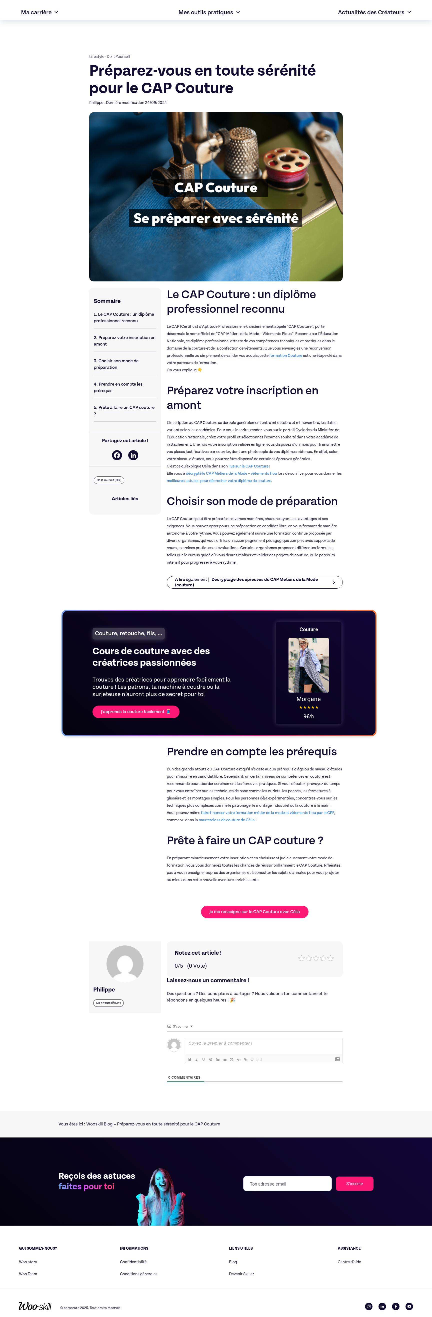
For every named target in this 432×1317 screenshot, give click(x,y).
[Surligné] (210, 1059)
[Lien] (245, 1059)
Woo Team (28, 1274)
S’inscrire (354, 1184)
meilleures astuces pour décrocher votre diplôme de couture (219, 480)
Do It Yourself (118, 56)
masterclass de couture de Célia (227, 820)
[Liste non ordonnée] (224, 1059)
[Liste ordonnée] (217, 1059)
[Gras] (189, 1059)
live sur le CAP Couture (248, 466)
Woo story (28, 1262)
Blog (233, 1262)
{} (252, 1059)
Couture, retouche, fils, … (128, 633)
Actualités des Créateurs (371, 12)
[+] (259, 1059)
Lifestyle (96, 56)
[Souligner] (203, 1059)
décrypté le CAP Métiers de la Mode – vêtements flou (231, 473)
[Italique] (196, 1059)
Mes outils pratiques (205, 12)
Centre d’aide (349, 1262)
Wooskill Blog (99, 1124)
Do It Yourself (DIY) (109, 480)
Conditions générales (139, 1274)
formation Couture (285, 355)
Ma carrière (36, 12)
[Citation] (231, 1059)
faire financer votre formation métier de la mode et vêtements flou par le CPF (267, 812)
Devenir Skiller (241, 1274)
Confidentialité (133, 1262)
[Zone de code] (238, 1059)
